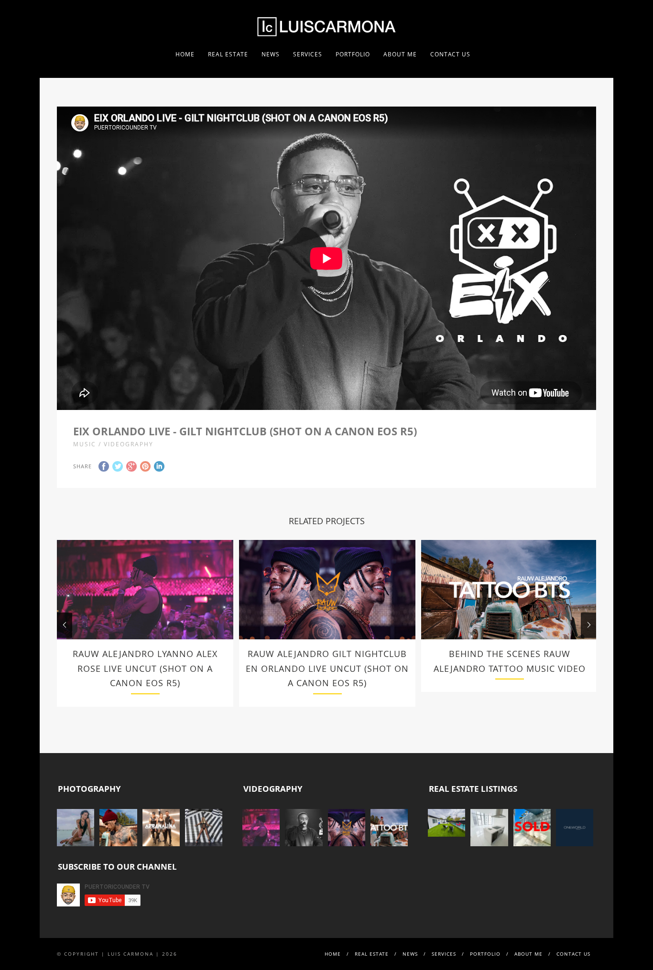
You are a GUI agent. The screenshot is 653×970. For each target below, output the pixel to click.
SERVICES (307, 54)
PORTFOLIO (353, 54)
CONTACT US (450, 54)
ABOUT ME (400, 54)
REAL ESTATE (228, 54)
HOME (185, 54)
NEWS (270, 54)
